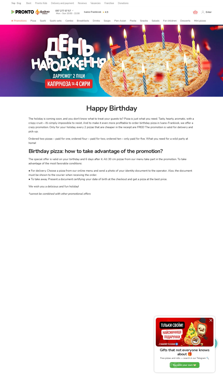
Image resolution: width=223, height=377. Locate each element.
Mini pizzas (200, 20)
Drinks (96, 20)
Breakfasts (83, 20)
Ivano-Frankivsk (92, 11)
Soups (107, 20)
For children (170, 20)
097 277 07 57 (63, 11)
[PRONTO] (22, 12)
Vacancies (96, 3)
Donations (123, 3)
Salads (155, 20)
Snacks (144, 20)
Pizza (33, 20)
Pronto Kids (41, 3)
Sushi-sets (56, 20)
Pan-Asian (120, 20)
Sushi (43, 20)
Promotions (20, 20)
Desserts (185, 20)
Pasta (133, 20)
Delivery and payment (62, 3)
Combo (69, 20)
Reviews (82, 3)
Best (28, 3)
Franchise (109, 3)
